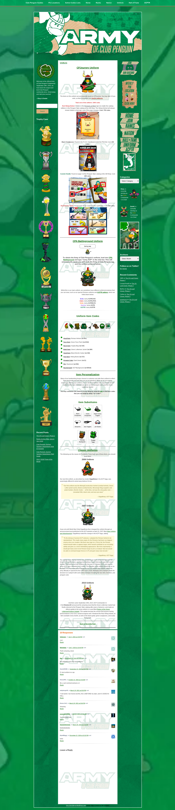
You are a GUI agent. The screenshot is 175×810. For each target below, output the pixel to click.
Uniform (63, 63)
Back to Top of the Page (88, 624)
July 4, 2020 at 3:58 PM (75, 637)
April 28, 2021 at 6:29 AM (79, 714)
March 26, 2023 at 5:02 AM (80, 724)
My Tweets (123, 269)
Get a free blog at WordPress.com (76, 805)
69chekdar (63, 647)
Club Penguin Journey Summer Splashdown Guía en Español (45, 447)
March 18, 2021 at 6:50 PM (78, 690)
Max (61, 658)
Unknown (63, 637)
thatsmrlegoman (65, 724)
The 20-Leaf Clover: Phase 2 (45, 436)
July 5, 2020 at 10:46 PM (76, 647)
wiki (101, 391)
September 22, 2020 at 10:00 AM (74, 658)
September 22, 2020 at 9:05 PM (79, 669)
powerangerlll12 (65, 714)
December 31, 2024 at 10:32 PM (79, 735)
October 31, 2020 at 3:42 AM (76, 679)
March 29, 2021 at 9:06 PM (77, 703)
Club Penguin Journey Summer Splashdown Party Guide (45, 454)
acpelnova (123, 299)
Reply (62, 642)
